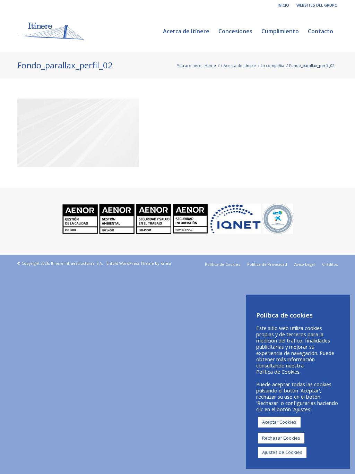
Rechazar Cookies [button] (281, 438)
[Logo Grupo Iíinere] (50, 31)
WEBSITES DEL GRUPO (317, 5)
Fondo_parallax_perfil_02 (65, 65)
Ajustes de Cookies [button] (282, 452)
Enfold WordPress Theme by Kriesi (138, 263)
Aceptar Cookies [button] (279, 422)
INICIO (283, 5)
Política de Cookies (278, 372)
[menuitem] (283, 5)
